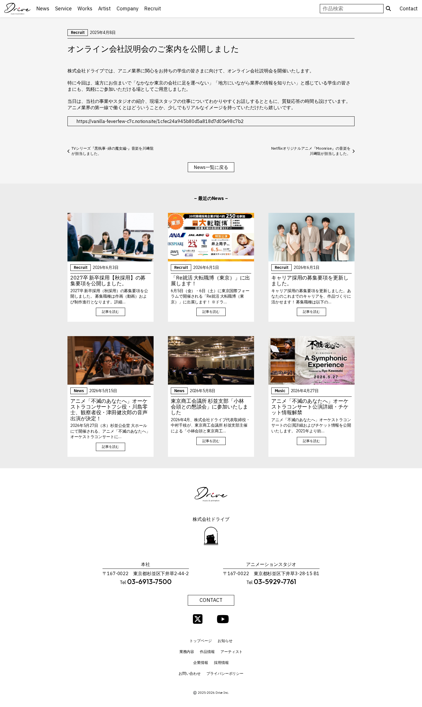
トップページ (200, 640)
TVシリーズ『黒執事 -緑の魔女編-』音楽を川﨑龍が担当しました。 (112, 151)
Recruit (78, 32)
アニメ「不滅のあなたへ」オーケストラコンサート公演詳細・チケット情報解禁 (310, 407)
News (79, 390)
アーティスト (231, 651)
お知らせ (225, 640)
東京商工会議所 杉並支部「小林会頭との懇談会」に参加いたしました (209, 407)
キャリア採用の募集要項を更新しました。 (310, 281)
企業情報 (200, 662)
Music (280, 390)
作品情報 (207, 651)
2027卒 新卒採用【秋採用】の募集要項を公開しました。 (108, 281)
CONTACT (211, 600)
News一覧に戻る (211, 167)
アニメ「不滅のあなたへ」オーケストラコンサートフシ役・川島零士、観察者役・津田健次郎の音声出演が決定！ (109, 409)
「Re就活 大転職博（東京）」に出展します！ (210, 281)
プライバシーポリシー (224, 673)
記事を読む (110, 311)
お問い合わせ (190, 673)
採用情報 (221, 662)
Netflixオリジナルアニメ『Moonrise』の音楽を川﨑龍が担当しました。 (310, 151)
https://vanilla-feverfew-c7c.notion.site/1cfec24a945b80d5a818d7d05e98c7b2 (160, 121)
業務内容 (186, 651)
